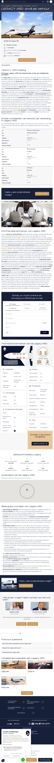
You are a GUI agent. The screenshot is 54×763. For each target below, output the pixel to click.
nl (43, 1)
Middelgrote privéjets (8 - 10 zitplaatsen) (21, 5)
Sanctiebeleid (32, 752)
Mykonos (30, 167)
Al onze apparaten (27, 693)
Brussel (30, 170)
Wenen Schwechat (32, 132)
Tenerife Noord (31, 149)
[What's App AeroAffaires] (23, 760)
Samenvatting (5, 65)
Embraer (22, 88)
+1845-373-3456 (34, 731)
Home (2, 5)
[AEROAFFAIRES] (2, 1)
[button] (45, 760)
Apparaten (8, 5)
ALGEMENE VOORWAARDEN (34, 751)
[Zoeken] (47, 1)
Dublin (30, 151)
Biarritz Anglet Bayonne (34, 130)
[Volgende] (50, 225)
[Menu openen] (51, 1)
